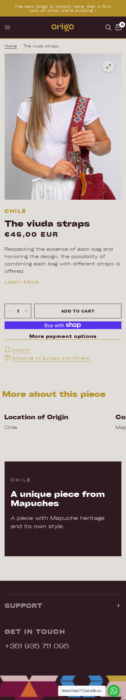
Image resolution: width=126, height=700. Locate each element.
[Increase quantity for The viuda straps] (26, 311)
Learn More (22, 281)
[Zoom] (108, 66)
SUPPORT (24, 605)
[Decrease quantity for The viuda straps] (9, 311)
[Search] (108, 27)
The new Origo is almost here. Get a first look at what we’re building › (63, 8)
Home (11, 45)
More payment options (63, 336)
